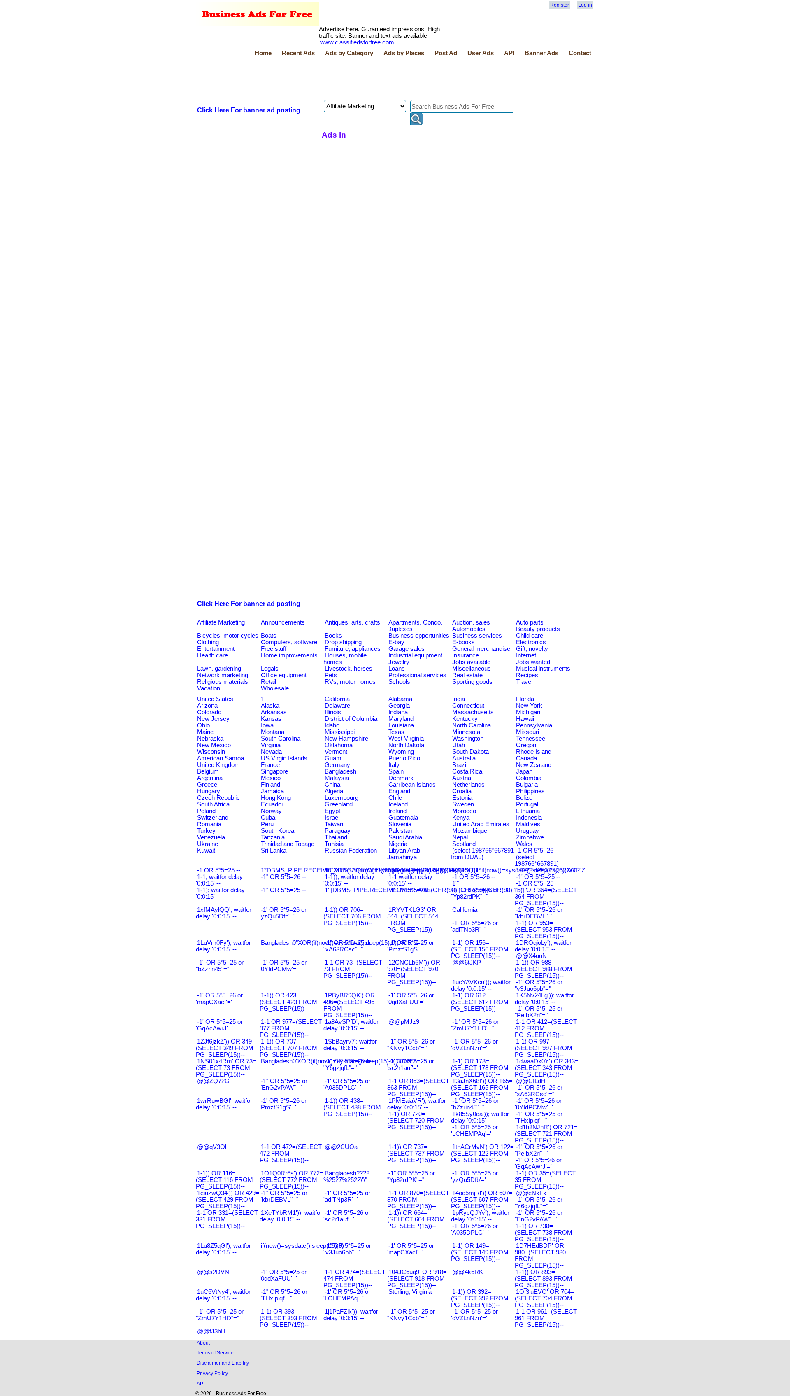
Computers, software (289, 642)
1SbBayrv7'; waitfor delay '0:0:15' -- (350, 1044)
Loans (396, 668)
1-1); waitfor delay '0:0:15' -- (220, 893)
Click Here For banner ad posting (248, 110)
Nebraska (210, 738)
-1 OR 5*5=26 (534, 850)
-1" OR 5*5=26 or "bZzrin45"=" (475, 1104)
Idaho (332, 725)
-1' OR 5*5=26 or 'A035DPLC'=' (474, 1229)
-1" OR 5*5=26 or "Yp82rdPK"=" (475, 893)
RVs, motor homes (350, 681)
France (270, 765)
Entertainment (216, 649)
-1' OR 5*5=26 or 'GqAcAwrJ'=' (538, 1163)
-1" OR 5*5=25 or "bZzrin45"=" (220, 965)
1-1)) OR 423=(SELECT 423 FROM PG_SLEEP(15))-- (288, 1002)
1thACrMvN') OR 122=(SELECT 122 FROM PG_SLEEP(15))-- (482, 1153)
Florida (525, 699)
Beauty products (538, 629)
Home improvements (289, 655)
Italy (394, 765)
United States (215, 699)
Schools (399, 681)
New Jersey (213, 718)
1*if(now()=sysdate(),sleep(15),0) (432, 870)
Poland (206, 811)
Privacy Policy (212, 1373)
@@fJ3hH (211, 1331)
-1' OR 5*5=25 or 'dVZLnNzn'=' (474, 1314)
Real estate (467, 675)
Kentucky (465, 718)
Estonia (462, 798)
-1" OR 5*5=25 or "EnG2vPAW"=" (283, 1084)
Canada (526, 758)
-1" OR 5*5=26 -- (283, 877)
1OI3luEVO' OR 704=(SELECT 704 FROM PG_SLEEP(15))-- (544, 1298)
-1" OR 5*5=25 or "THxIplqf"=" (538, 1117)
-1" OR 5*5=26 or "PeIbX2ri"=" (538, 1150)
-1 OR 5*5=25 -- (218, 870)
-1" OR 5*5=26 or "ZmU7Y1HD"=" (475, 1025)
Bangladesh (340, 771)
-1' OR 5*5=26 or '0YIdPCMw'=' (538, 1104)
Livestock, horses (348, 668)
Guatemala (403, 817)
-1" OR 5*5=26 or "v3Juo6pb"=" (538, 985)
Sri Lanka (273, 850)
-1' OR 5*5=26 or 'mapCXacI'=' (219, 998)
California (337, 699)
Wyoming (401, 751)
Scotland (464, 844)
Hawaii (525, 718)
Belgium (208, 771)
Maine (205, 732)
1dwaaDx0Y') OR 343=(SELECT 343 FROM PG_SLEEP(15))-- (547, 1068)
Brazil (459, 765)
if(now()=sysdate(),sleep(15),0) (302, 1245)
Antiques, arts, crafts (352, 622)
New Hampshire (346, 738)
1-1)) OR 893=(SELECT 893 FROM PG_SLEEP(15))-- (543, 1279)
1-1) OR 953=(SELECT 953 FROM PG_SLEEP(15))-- (543, 929)
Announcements (283, 622)
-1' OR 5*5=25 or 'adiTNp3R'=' (346, 1196)
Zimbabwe (530, 837)
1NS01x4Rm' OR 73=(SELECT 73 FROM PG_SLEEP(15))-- (226, 1068)
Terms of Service (215, 1352)
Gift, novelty (532, 649)
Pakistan (400, 830)
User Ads (480, 53)
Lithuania (528, 811)
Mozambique (469, 830)
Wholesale (275, 688)
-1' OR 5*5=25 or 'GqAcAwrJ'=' (219, 1025)
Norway (271, 811)
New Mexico (214, 745)
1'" (455, 883)
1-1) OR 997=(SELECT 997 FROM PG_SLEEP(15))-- (543, 1048)
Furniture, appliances (353, 649)
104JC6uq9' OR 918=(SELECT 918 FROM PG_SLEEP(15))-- (417, 1279)
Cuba (268, 817)
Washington (467, 738)
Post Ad (445, 53)
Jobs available (471, 662)
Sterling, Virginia (410, 1292)
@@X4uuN (531, 956)
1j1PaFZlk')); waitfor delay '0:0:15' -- (350, 1314)
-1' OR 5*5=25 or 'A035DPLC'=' (346, 1084)
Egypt (332, 811)
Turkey (206, 830)
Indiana (398, 712)
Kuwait (206, 850)
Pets (331, 675)
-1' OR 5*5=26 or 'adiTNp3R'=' (474, 926)
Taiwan (334, 824)
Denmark (401, 778)
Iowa (267, 725)
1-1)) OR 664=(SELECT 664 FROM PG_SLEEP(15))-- (416, 1219)
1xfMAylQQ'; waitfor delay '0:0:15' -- (223, 913)
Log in (585, 5)
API (509, 53)
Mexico (271, 778)
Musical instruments (543, 668)
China (332, 784)
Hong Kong (276, 798)
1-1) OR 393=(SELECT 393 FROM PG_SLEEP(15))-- (288, 1318)
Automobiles (469, 629)
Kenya (460, 817)
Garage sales (406, 649)
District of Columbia (351, 718)
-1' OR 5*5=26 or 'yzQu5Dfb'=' (283, 913)
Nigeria (397, 844)
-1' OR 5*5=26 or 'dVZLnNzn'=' (474, 1044)
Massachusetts (473, 712)
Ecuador (272, 804)
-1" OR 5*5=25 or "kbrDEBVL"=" (283, 1196)
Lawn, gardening (219, 668)
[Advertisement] (345, 79)
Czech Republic (218, 798)
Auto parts (530, 622)
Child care (529, 635)
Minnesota (466, 732)
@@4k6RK (467, 1272)
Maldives (528, 824)
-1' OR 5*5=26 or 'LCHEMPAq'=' (346, 1295)
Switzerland (212, 817)
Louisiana (401, 725)
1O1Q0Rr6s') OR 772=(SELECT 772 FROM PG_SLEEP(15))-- (291, 1180)
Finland (270, 784)
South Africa (213, 804)
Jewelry (398, 662)
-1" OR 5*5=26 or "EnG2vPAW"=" (538, 1216)
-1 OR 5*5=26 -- (473, 877)
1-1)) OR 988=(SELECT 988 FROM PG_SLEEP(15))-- (543, 969)
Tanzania (273, 837)
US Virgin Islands (284, 758)
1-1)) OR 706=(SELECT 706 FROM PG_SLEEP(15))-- (352, 916)
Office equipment (284, 675)
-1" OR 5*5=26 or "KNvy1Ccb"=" (411, 1044)
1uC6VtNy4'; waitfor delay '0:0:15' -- (223, 1295)
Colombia (528, 778)
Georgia (399, 705)
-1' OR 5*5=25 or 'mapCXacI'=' (410, 1249)
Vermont (336, 751)
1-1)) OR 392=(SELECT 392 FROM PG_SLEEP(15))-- (480, 1298)
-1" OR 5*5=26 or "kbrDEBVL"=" (538, 913)
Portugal (527, 804)
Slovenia (399, 824)
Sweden (463, 804)
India (458, 699)
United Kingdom (218, 765)
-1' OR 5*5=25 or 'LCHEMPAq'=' (474, 1130)
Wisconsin (211, 751)
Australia (464, 758)
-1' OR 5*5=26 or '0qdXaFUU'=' (410, 998)
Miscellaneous (471, 668)
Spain (396, 771)
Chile (395, 798)
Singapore (274, 771)
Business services (477, 635)
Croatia (462, 791)
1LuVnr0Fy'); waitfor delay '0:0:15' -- (223, 946)
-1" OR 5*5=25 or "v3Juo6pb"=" (347, 1249)
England (399, 791)
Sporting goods (472, 681)
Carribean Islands (412, 784)
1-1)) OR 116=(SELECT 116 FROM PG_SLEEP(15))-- (224, 1180)
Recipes (527, 675)
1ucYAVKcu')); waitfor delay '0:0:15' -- (481, 985)
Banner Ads (541, 53)
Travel (524, 681)
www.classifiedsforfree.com (357, 42)
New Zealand (533, 765)
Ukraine (207, 844)
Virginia (271, 745)
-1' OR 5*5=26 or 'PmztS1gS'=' (283, 1104)
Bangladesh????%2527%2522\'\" (346, 1176)
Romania (209, 824)
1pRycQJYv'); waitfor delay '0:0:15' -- (480, 1216)
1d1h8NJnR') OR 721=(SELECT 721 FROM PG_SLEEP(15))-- (546, 1134)
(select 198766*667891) (537, 860)
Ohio (203, 725)
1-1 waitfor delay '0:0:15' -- (409, 880)
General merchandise (481, 649)
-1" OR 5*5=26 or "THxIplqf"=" (283, 1295)
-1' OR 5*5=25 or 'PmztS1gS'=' (410, 946)
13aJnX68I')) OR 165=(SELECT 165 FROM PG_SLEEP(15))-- (482, 1088)
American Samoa (220, 758)
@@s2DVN (213, 1272)
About (203, 1342)
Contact (580, 53)
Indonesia (529, 817)
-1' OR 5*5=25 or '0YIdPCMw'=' (283, 965)
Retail (268, 681)
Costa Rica (467, 771)
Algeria (334, 791)
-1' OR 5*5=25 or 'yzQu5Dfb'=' (474, 1176)
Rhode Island (533, 751)
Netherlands (468, 784)
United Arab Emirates (480, 824)
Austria (461, 778)
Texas (396, 732)
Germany (337, 765)
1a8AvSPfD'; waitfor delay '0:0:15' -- (351, 1025)
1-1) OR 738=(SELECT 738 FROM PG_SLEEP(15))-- (543, 1232)
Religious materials (222, 681)
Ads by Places (403, 53)
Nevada (271, 751)
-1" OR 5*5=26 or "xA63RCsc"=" (538, 1091)
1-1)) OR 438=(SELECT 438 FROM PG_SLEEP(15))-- (352, 1107)
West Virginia (406, 738)
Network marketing (222, 675)
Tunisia (334, 844)
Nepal (460, 837)
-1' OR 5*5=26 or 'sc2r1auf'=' (346, 1216)
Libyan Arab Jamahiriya (403, 853)
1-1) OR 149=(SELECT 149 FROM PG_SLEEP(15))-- (480, 1252)
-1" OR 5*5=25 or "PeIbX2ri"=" (538, 1011)
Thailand (336, 837)
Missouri (527, 732)
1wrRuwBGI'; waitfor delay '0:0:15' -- (224, 1104)
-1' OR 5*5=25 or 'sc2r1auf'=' (410, 1064)
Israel (332, 817)
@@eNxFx (531, 1193)
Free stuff (273, 649)
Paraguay (338, 830)
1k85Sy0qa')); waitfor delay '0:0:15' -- (480, 1117)
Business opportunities (418, 635)
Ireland (397, 811)
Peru (267, 824)
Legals (270, 668)
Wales (524, 844)
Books (333, 635)
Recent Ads (298, 53)
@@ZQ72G (213, 1081)
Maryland (401, 718)
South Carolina (280, 738)
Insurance (465, 655)
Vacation (208, 688)
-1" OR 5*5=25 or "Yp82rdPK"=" (411, 1176)
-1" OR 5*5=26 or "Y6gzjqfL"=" (538, 1203)
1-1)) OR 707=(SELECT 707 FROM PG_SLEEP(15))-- (288, 1048)
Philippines (530, 791)
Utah (458, 745)
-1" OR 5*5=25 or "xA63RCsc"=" (347, 946)
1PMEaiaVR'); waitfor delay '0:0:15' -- (416, 1104)
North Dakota (406, 745)
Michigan (528, 712)
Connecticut (468, 705)
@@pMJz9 (403, 1021)
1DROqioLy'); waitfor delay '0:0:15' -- (543, 946)
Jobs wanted (533, 662)
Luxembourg (341, 798)
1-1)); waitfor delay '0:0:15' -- (348, 880)
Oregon (526, 745)
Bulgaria (527, 784)
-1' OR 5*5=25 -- (538, 877)
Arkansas (274, 712)
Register (559, 5)
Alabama (400, 699)
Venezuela (211, 837)
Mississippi (340, 732)
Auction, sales (471, 622)
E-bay (396, 642)
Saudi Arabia (405, 837)
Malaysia (337, 778)
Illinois (333, 712)
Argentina (210, 778)
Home (263, 53)
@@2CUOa (341, 1147)
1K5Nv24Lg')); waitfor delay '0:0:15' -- (544, 998)
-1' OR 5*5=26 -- (410, 890)
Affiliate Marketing (221, 622)
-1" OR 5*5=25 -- (283, 890)
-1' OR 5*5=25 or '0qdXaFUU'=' (283, 1275)
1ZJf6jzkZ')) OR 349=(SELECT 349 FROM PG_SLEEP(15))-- (226, 1048)
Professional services (417, 675)
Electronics (531, 642)
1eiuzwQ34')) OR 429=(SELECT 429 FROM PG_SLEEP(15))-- (227, 1200)
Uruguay (527, 830)
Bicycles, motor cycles (227, 635)
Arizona (207, 705)
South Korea (277, 830)
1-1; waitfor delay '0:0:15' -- (219, 880)
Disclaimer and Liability (223, 1363)
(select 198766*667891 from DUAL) (482, 853)
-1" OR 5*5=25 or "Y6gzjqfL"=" (347, 1064)
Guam (333, 758)
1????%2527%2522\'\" (546, 870)
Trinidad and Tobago (287, 844)
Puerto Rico (404, 758)
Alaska (270, 705)
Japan (524, 771)
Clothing (208, 642)
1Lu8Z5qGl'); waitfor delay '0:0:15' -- (223, 1249)
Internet (526, 655)
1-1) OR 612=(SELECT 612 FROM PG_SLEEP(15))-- (480, 1002)
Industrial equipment (415, 655)
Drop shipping (343, 642)
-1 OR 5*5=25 (534, 883)
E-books (463, 642)
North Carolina (471, 725)
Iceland (398, 804)
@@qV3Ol (211, 1147)
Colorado (209, 712)
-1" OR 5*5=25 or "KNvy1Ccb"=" (411, 1314)
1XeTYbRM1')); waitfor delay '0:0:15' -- (291, 1216)
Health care (212, 655)
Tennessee (530, 738)
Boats (268, 635)
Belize (524, 798)
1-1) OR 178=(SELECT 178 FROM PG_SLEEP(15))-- (480, 1068)
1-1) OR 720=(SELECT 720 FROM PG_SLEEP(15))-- (416, 1120)
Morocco (464, 811)
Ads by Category (349, 53)
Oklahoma (339, 745)
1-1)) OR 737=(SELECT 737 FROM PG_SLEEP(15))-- (416, 1153)
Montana (272, 732)
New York (529, 705)
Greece (207, 784)
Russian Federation (351, 850)
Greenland (339, 804)
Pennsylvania (534, 725)
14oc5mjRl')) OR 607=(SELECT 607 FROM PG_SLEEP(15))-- (482, 1200)
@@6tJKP (466, 962)
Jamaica (272, 791)
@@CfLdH (531, 1081)
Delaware (337, 705)
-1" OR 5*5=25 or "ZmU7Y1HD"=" (220, 1314)
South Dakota (470, 751)
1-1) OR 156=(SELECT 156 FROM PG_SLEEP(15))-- (480, 949)
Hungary (208, 791)
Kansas (271, 718)
